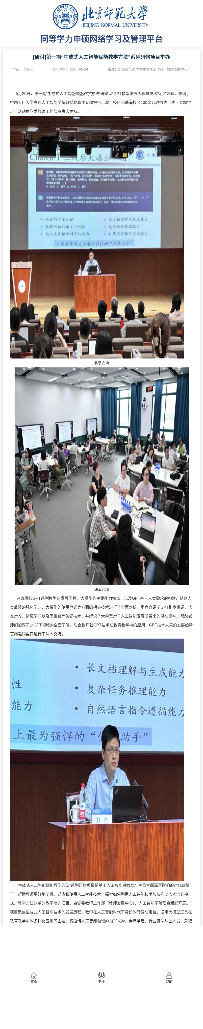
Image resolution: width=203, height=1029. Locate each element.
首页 (33, 981)
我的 (169, 981)
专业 (101, 981)
